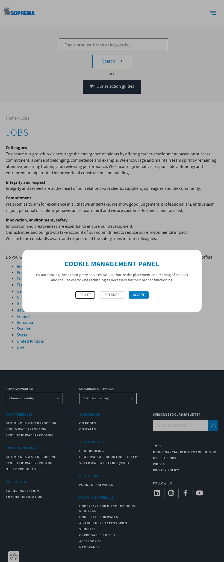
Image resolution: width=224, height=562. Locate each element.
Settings (112, 294)
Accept (139, 294)
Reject (85, 294)
